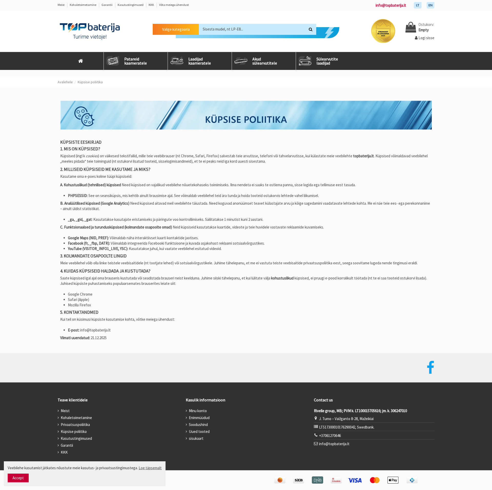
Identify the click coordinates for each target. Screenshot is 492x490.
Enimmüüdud (199, 417)
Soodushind (198, 424)
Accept (18, 477)
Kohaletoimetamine (83, 5)
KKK (152, 5)
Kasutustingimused (131, 5)
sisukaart (196, 438)
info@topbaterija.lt (391, 5)
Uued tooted (199, 431)
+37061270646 (330, 435)
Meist (61, 5)
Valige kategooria (176, 29)
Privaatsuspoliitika (75, 424)
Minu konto (198, 410)
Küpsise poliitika (74, 431)
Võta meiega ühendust (174, 5)
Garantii (107, 5)
